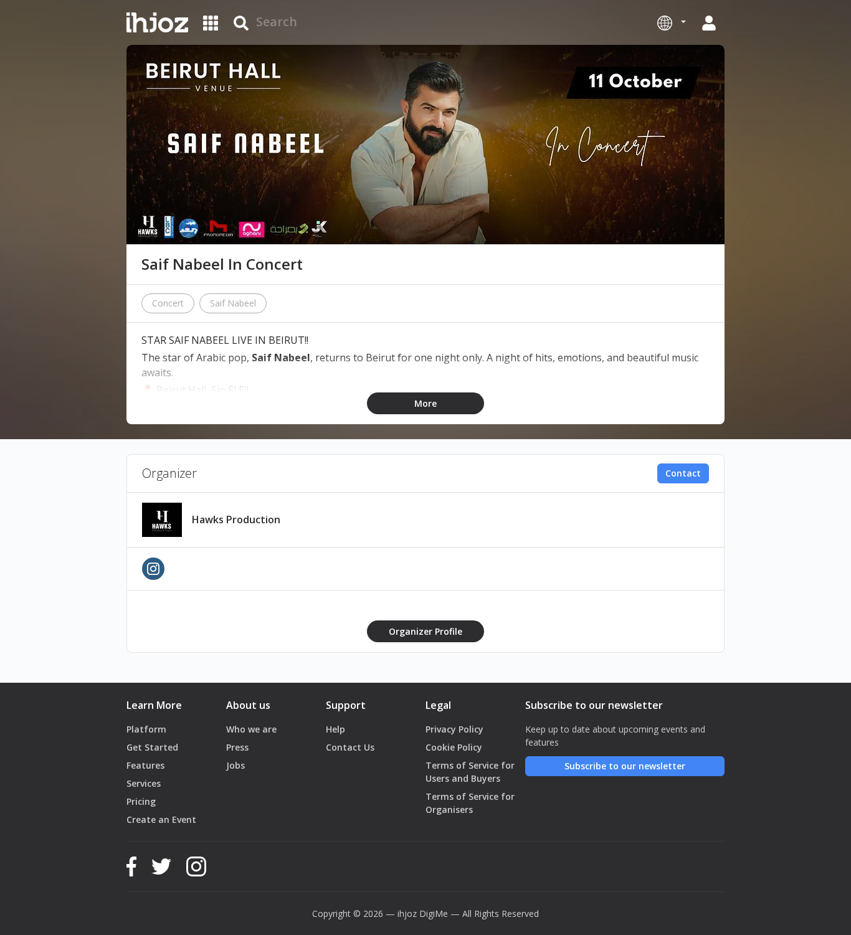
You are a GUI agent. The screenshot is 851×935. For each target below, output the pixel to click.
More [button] (425, 403)
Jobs (235, 765)
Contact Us (350, 747)
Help (335, 729)
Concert (168, 303)
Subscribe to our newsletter (624, 766)
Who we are (251, 729)
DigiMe (433, 913)
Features (145, 765)
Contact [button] (683, 473)
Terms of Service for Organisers (470, 802)
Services (143, 783)
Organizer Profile (425, 631)
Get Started (152, 747)
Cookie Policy (454, 747)
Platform (146, 729)
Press (237, 747)
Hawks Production (236, 519)
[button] (671, 22)
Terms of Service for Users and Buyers (470, 771)
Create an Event (161, 819)
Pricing (141, 801)
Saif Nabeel (233, 303)
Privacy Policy (454, 729)
